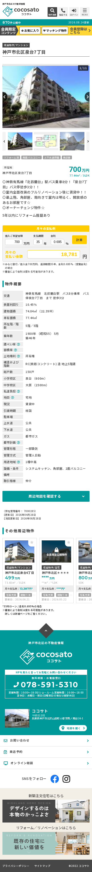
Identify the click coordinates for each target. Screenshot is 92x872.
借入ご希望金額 (14, 236)
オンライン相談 (22, 763)
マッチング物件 (56, 30)
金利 (53, 236)
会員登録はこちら (78, 30)
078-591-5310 (50, 685)
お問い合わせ (19, 740)
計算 (79, 240)
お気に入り (31, 30)
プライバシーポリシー (15, 866)
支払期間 (38, 236)
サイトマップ (42, 866)
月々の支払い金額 (14, 254)
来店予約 (16, 751)
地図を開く (74, 728)
